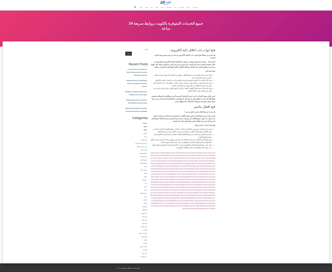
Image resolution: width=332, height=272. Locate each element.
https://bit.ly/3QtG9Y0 (185, 163)
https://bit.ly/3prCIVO (183, 169)
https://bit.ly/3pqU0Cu (159, 153)
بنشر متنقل (144, 140)
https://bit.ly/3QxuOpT (167, 169)
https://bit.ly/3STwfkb (205, 155)
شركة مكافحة (143, 193)
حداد (146, 183)
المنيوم (145, 133)
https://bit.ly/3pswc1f (206, 153)
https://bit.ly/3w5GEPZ (166, 171)
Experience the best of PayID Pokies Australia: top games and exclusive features (137, 83)
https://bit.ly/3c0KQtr (168, 166)
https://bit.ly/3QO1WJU (184, 166)
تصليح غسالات (143, 163)
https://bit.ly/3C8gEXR (193, 206)
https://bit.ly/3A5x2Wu (189, 158)
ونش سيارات (143, 256)
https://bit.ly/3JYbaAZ (196, 174)
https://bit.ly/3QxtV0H (200, 166)
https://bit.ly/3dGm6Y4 (174, 187)
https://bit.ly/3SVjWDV (174, 155)
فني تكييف (144, 216)
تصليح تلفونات (143, 156)
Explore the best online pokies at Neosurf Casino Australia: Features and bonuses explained (137, 72)
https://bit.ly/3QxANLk (168, 195)
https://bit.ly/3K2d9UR (203, 161)
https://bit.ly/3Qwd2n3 (163, 182)
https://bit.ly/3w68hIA (196, 177)
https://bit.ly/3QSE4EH (172, 158)
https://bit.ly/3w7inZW (201, 163)
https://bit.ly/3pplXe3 (171, 161)
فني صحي (144, 223)
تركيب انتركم (143, 150)
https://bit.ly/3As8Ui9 (174, 153)
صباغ (151, 7)
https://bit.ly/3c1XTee (163, 203)
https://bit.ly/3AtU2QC (189, 190)
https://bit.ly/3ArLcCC (173, 190)
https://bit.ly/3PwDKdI (180, 174)
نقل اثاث (188, 7)
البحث (146, 49)
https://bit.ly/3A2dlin (194, 182)
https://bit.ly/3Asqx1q (206, 185)
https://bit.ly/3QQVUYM (190, 153)
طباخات (145, 200)
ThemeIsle (119, 268)
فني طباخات (144, 226)
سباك (175, 7)
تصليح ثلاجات (143, 160)
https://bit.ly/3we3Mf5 (195, 179)
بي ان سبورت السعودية (141, 143)
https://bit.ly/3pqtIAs (197, 171)
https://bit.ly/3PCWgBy (164, 174)
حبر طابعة (144, 180)
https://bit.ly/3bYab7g (176, 185)
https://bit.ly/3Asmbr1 (187, 161)
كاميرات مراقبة (143, 233)
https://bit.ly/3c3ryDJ (198, 169)
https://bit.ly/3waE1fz (179, 179)
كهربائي (145, 243)
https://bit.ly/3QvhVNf (204, 158)
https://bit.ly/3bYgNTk (162, 206)
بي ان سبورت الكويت (141, 146)
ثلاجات (146, 7)
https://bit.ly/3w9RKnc (205, 190)
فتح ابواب (144, 206)
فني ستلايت (195, 7)
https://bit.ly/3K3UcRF (190, 155)
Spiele (145, 130)
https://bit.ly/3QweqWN (192, 209)
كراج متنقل (181, 7)
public (145, 126)
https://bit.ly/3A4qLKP (200, 195)
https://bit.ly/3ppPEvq (160, 185)
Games (145, 123)
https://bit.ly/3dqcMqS (179, 182)
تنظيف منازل (169, 7)
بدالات (145, 136)
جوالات (156, 7)
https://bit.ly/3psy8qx (184, 198)
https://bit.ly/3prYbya (179, 203)
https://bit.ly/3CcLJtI (171, 193)
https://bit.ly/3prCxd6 (169, 163)
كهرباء (145, 240)
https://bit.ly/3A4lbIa (177, 206)
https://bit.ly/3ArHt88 (182, 171)
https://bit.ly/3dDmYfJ (202, 193)
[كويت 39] (166, 3)
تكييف (162, 7)
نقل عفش (144, 253)
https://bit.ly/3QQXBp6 (195, 203)
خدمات (145, 186)
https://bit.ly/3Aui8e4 (191, 185)
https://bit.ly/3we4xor (182, 201)
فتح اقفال (144, 210)
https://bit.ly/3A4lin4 (207, 209)
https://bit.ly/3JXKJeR (163, 179)
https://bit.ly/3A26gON (180, 177)
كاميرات (140, 7)
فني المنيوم (144, 213)
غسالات (145, 203)
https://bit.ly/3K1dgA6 (200, 198)
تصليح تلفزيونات (143, 153)
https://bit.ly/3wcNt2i (197, 201)
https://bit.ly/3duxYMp (164, 177)
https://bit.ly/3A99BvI (166, 201)
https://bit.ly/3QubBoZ (184, 195)
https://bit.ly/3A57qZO (206, 187)
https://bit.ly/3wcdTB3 (168, 198)
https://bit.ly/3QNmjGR (190, 187)
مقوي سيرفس (143, 246)
